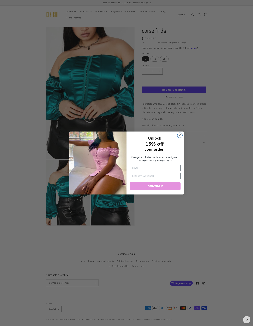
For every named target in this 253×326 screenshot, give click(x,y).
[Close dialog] (179, 135)
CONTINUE (155, 186)
